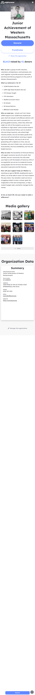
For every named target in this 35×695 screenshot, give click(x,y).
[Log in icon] (32, 2)
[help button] (32, 692)
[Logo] (7, 2)
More (18, 248)
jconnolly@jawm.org (9, 296)
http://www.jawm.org (10, 300)
